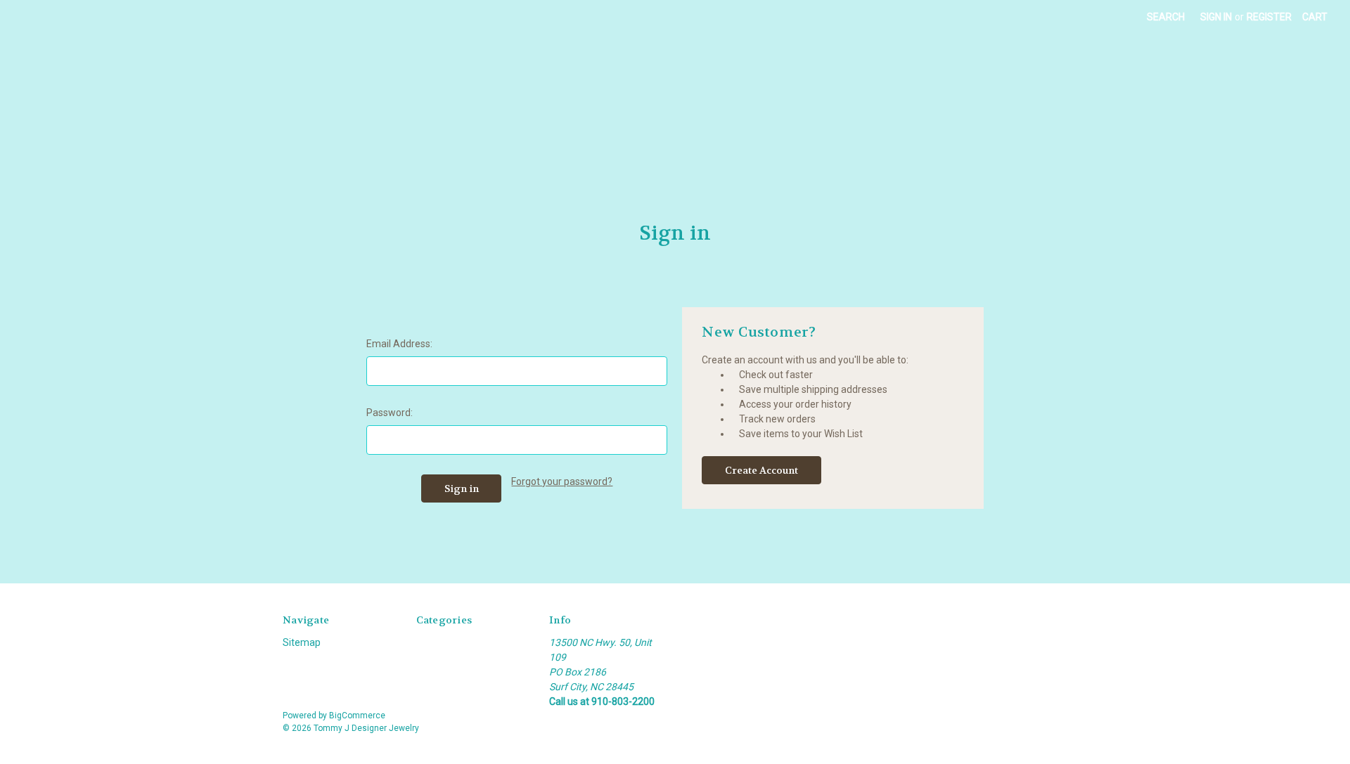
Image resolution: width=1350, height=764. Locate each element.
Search (1166, 16)
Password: (389, 412)
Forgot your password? (561, 481)
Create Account (761, 470)
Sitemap (302, 642)
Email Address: (399, 343)
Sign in (1216, 16)
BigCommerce (357, 715)
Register (1269, 16)
